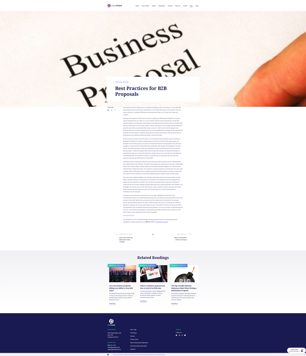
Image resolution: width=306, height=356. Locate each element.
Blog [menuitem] (191, 6)
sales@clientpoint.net (114, 347)
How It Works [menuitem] (145, 6)
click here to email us (162, 222)
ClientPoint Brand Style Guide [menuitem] (138, 346)
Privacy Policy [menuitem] (134, 339)
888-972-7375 (112, 345)
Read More (112, 303)
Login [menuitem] (196, 6)
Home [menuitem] (137, 6)
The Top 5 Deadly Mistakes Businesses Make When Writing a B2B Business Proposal (183, 288)
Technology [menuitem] (133, 333)
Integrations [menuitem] (161, 6)
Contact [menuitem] (185, 6)
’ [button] (304, 354)
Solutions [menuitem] (133, 349)
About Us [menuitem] (177, 6)
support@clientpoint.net (114, 349)
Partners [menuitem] (170, 6)
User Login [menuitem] (133, 329)
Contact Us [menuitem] (179, 332)
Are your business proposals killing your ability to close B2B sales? (121, 288)
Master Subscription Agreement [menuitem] (139, 342)
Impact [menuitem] (154, 6)
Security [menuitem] (132, 336)
